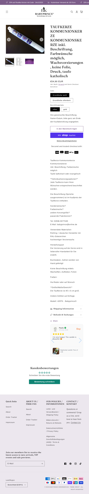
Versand (61, 84)
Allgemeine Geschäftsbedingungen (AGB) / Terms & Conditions (55, 440)
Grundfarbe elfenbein (62, 100)
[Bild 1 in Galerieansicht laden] (9, 61)
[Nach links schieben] (9, 39)
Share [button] (55, 321)
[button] (7, 11)
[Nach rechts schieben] (41, 39)
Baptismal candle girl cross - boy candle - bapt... (70, 351)
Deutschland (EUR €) (15, 485)
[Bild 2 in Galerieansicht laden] (19, 61)
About (8, 412)
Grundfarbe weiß (60, 95)
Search (8, 407)
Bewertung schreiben (44, 382)
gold (65, 109)
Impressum (10, 422)
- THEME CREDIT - (75, 487)
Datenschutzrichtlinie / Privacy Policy (54, 429)
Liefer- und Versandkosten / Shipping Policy (52, 412)
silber (55, 109)
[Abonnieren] (41, 463)
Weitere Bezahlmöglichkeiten (67, 141)
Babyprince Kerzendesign (59, 487)
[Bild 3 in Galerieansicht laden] (29, 61)
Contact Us (76, 423)
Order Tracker (11, 417)
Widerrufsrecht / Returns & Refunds (53, 421)
